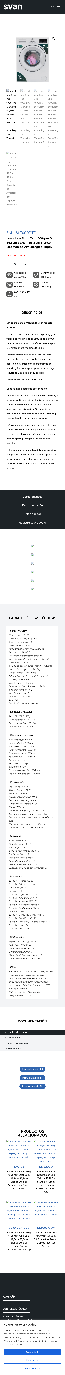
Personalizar (32, 1360)
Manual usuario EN (32, 1086)
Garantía (20, 264)
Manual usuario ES (32, 1069)
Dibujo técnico (13, 1048)
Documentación (32, 505)
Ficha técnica (12, 1037)
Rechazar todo (32, 1368)
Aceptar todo (32, 1352)
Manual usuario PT (32, 1077)
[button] (53, 38)
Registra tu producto (32, 522)
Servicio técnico (14, 1316)
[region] (32, 1347)
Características (32, 496)
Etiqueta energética (16, 1042)
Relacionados (32, 514)
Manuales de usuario (16, 1032)
